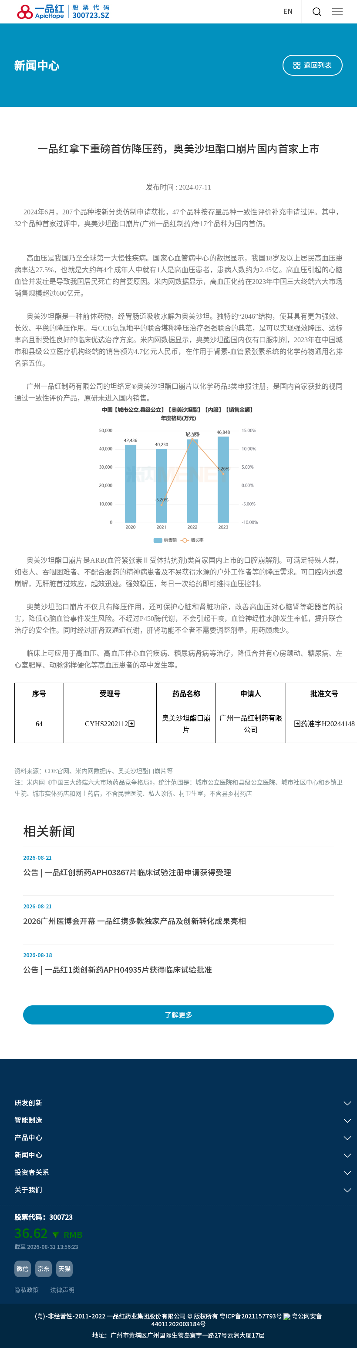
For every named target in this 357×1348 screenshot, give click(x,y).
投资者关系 (31, 1172)
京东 (43, 1269)
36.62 (31, 1233)
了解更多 (178, 1014)
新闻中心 (28, 1154)
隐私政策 (26, 1290)
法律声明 (62, 1290)
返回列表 (318, 65)
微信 (23, 1269)
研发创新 (28, 1102)
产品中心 (28, 1137)
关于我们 (28, 1189)
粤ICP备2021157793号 (250, 1316)
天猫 (64, 1269)
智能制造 (28, 1120)
